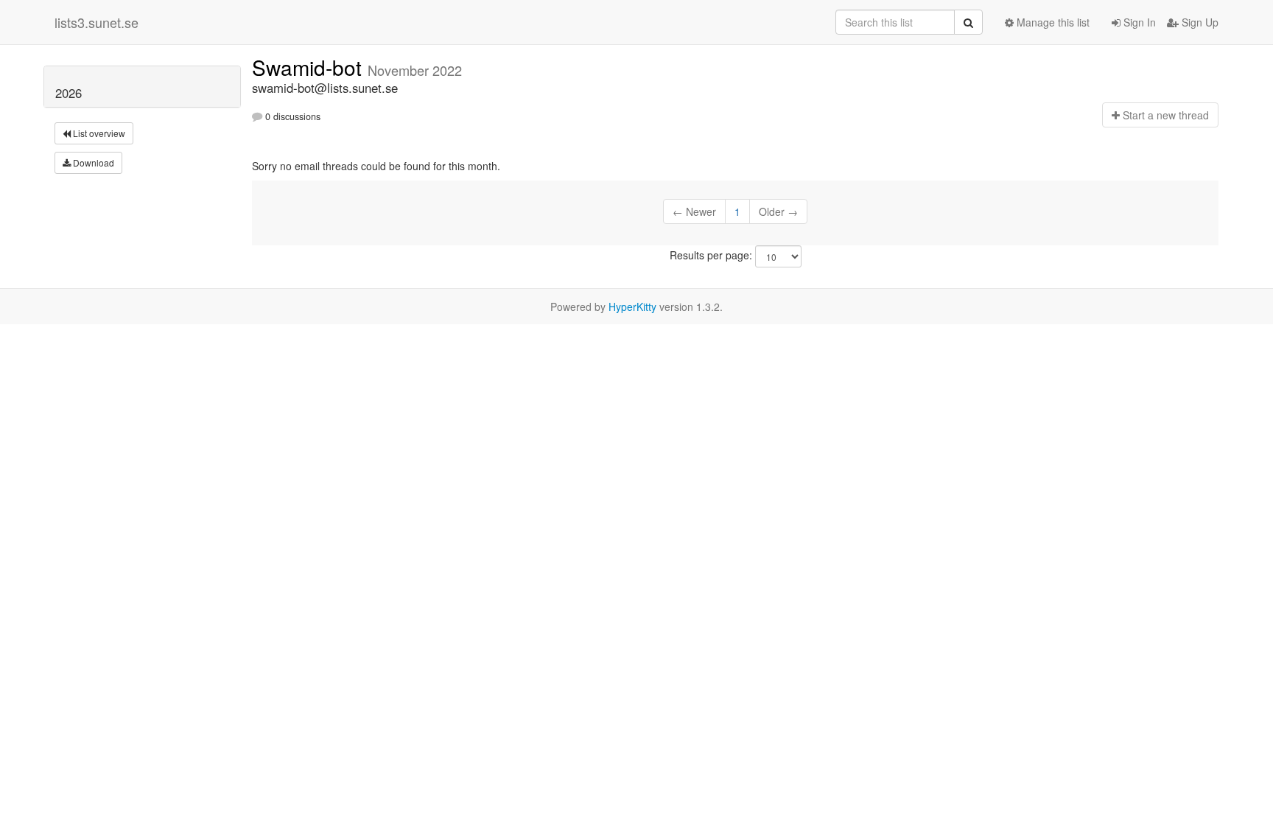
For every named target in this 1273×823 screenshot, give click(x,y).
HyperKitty (632, 306)
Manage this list (1052, 22)
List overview (98, 133)
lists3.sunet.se (96, 22)
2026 (68, 93)
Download (92, 162)
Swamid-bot (310, 67)
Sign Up (1198, 22)
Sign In (1138, 22)
